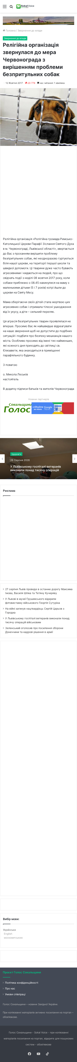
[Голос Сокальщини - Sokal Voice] (25, 6)
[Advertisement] (38, 190)
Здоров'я (16, 453)
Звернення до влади (30, 30)
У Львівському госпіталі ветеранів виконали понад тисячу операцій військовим (35, 467)
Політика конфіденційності (21, 982)
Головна (10, 30)
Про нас (10, 988)
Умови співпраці (15, 994)
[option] (38, 458)
